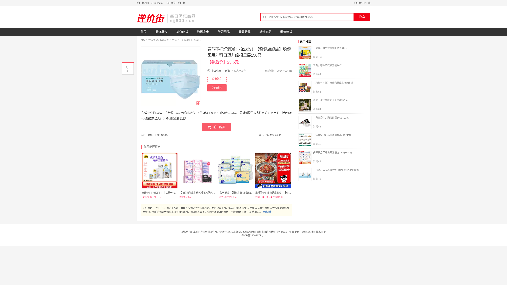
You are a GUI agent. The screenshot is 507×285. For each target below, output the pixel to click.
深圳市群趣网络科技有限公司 (272, 232)
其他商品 (265, 31)
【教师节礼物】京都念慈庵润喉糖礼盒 (333, 83)
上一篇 (257, 135)
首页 (144, 31)
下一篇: (274, 135)
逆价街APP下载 (362, 3)
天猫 (227, 70)
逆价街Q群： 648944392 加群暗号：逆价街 (161, 3)
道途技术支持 (318, 232)
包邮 (150, 135)
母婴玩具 (245, 31)
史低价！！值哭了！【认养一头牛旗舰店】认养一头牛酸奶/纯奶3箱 (177, 192)
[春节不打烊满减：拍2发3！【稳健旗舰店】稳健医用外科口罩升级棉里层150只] (170, 76)
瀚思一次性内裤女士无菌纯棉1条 (330, 100)
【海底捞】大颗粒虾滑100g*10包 (331, 117)
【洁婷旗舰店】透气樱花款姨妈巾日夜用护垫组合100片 (208, 192)
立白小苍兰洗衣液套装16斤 (327, 65)
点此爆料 (267, 212)
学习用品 (224, 31)
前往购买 (219, 127)
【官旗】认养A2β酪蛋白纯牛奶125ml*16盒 (336, 170)
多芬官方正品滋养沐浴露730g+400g (332, 152)
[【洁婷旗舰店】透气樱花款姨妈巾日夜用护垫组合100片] (197, 170)
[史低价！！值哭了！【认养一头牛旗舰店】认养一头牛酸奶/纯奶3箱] (159, 170)
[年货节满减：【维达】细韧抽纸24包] (235, 170)
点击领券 (217, 78)
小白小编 (216, 70)
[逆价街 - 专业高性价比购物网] (166, 18)
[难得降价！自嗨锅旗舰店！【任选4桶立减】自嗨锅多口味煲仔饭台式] (273, 170)
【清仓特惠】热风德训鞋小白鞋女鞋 (332, 135)
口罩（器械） (162, 135)
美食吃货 (182, 31)
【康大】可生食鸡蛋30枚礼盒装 (330, 48)
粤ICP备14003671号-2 (253, 235)
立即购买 (216, 87)
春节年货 (286, 31)
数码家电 (203, 31)
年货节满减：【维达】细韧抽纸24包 (236, 192)
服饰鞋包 (161, 31)
